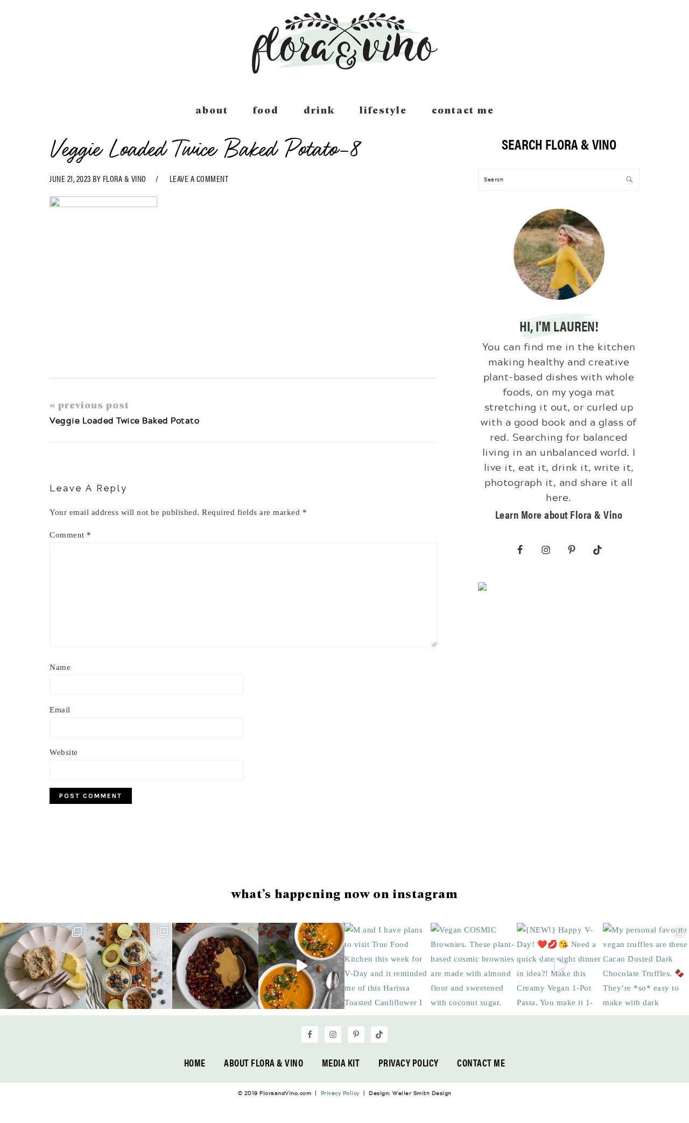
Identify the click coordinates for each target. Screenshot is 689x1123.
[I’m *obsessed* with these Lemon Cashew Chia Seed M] (43, 966)
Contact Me (481, 1062)
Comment (71, 535)
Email (60, 709)
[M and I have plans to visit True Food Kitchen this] (387, 966)
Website (64, 752)
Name (60, 667)
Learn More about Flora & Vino (559, 514)
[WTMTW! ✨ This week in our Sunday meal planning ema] (129, 966)
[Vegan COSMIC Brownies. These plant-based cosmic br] (474, 966)
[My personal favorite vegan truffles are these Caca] (646, 966)
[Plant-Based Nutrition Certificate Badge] (482, 588)
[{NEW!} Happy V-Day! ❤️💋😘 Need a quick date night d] (560, 966)
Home (195, 1062)
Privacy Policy (408, 1062)
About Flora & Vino (263, 1062)
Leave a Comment (199, 178)
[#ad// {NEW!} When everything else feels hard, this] (301, 966)
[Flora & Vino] (344, 70)
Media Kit (341, 1062)
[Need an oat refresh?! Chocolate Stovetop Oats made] (215, 966)
